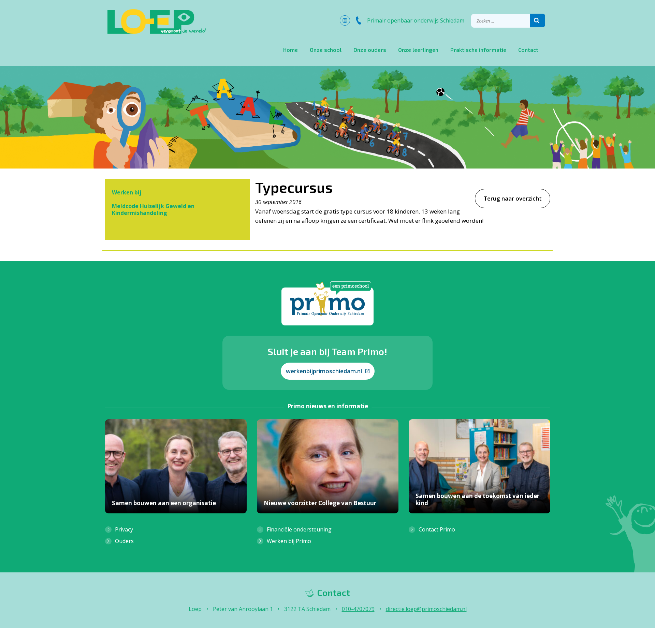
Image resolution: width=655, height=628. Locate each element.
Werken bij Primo (289, 541)
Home (290, 49)
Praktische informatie (478, 49)
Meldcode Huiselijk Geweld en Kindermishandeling (153, 209)
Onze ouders (369, 49)
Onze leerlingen (418, 49)
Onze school (325, 49)
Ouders (124, 541)
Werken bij (127, 192)
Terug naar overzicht (512, 198)
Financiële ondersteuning (299, 529)
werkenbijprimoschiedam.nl (324, 371)
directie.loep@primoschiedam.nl (426, 609)
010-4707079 (358, 609)
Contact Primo (437, 529)
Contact (528, 49)
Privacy (124, 529)
